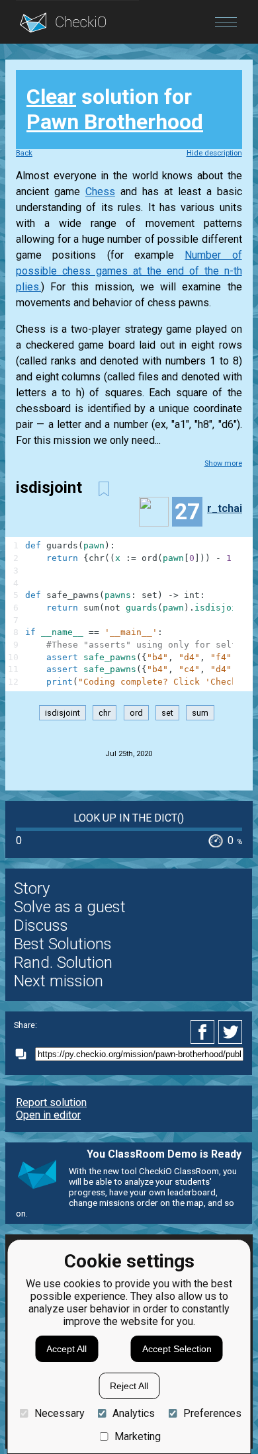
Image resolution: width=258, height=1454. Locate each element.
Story (32, 888)
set (167, 713)
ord (136, 713)
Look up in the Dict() (128, 818)
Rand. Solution (63, 962)
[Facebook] (204, 1032)
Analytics (133, 1413)
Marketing (137, 1436)
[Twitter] (230, 1032)
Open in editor (48, 1115)
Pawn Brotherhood (114, 121)
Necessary (59, 1413)
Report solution (51, 1102)
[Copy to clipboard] (24, 1054)
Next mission (58, 981)
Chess (100, 191)
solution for (114, 109)
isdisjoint (62, 713)
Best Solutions (63, 944)
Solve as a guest (70, 907)
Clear (51, 96)
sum (200, 713)
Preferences (212, 1413)
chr (104, 713)
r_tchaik (227, 508)
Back (24, 153)
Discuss (41, 925)
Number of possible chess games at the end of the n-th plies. (129, 271)
